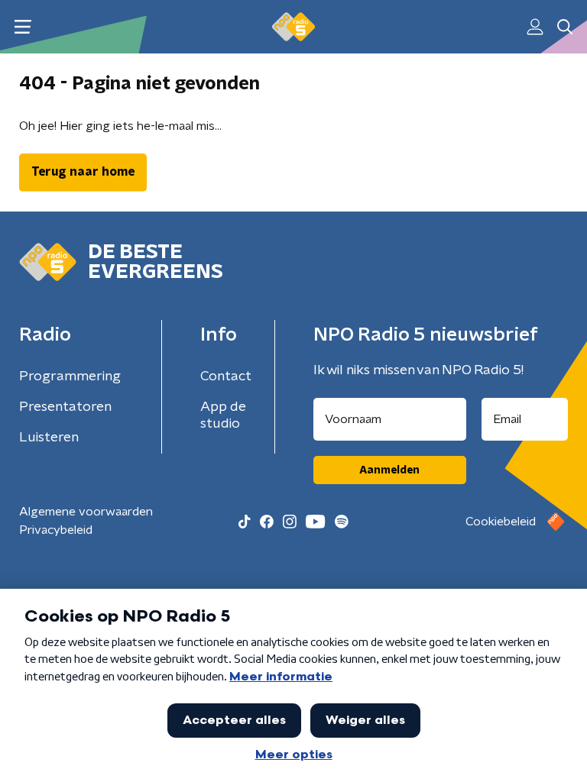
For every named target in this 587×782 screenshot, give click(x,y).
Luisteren (49, 437)
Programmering (70, 376)
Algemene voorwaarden (86, 512)
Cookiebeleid (500, 521)
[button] (22, 27)
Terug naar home (83, 172)
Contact (225, 376)
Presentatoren (65, 407)
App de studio (223, 415)
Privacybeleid (55, 530)
